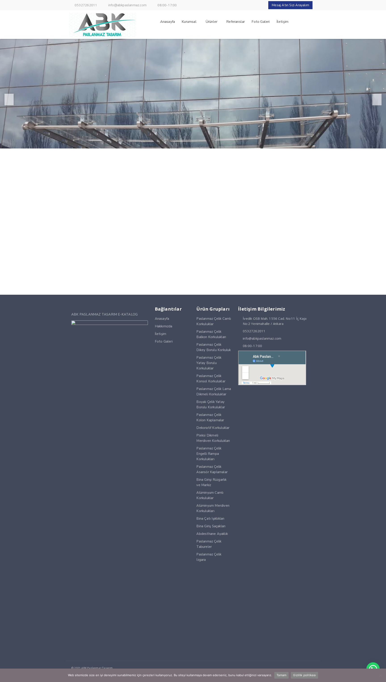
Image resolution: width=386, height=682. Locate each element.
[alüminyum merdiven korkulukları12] (193, 213)
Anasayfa (162, 318)
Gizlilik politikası (304, 675)
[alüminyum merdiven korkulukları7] (143, 258)
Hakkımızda (163, 326)
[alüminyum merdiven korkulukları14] (94, 213)
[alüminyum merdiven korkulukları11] (242, 213)
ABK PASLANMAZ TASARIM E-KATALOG (104, 314)
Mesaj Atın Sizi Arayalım (290, 5)
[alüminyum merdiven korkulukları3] (193, 258)
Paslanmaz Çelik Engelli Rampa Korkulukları (208, 453)
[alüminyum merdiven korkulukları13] (143, 213)
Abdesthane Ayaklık (212, 534)
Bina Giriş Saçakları (210, 526)
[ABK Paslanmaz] (102, 36)
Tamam (281, 675)
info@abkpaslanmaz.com (127, 5)
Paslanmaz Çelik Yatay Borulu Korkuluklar (208, 363)
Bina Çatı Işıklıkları (210, 518)
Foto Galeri (164, 341)
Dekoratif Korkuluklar (212, 428)
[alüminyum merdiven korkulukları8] (94, 258)
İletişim (160, 334)
